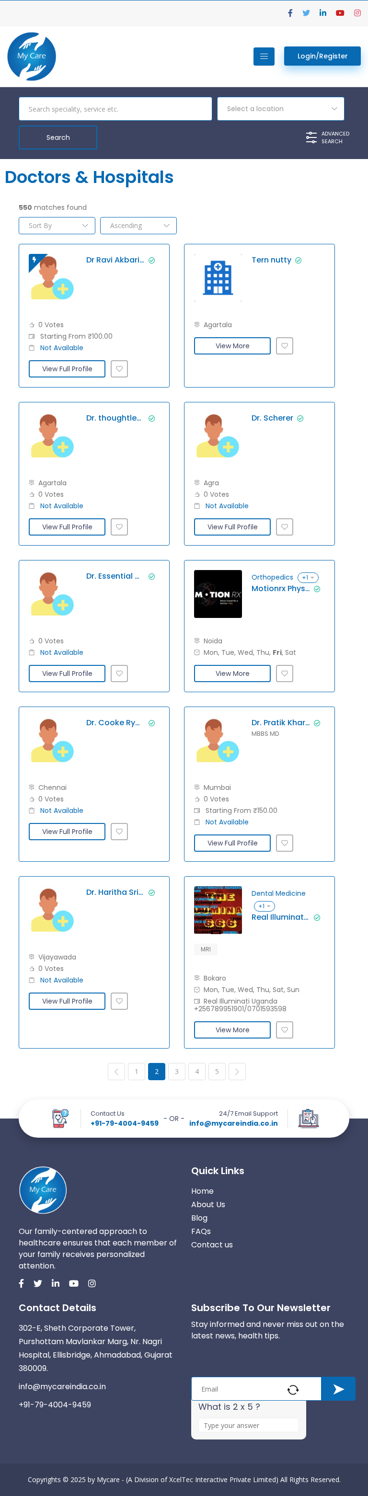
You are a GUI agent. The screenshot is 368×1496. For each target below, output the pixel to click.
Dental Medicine (279, 893)
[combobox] (281, 109)
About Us (208, 1204)
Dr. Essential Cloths (115, 576)
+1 (305, 577)
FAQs (201, 1231)
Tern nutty (271, 260)
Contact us (212, 1244)
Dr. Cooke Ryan (115, 723)
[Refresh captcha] (293, 1390)
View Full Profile (67, 369)
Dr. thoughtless (115, 418)
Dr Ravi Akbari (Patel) (115, 260)
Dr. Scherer (272, 418)
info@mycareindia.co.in (233, 1123)
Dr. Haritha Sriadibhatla (115, 892)
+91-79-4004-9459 (125, 1123)
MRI (206, 949)
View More (233, 346)
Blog (199, 1217)
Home (202, 1191)
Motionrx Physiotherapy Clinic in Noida (281, 588)
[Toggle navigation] (264, 56)
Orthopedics (272, 577)
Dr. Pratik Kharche (281, 723)
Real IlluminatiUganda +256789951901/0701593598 (281, 917)
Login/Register (323, 56)
